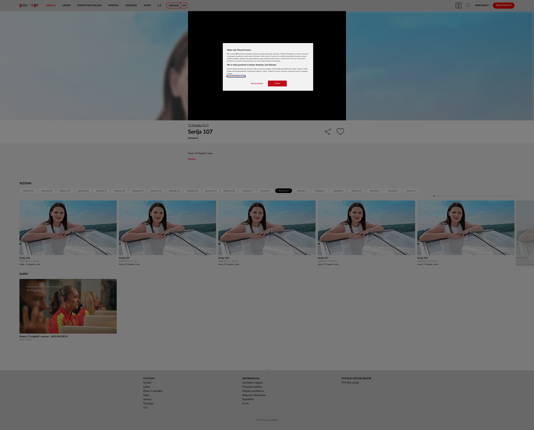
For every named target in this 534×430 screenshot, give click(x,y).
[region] (268, 67)
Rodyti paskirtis (257, 83)
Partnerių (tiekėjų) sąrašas (236, 76)
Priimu (277, 83)
